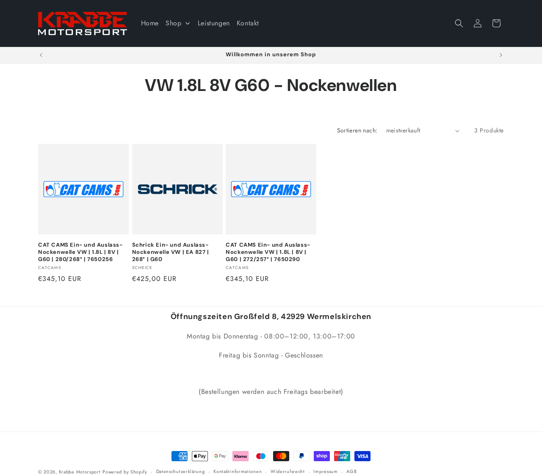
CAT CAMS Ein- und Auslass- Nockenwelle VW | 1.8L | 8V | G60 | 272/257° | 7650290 (268, 252)
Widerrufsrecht (288, 471)
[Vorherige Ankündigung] (41, 55)
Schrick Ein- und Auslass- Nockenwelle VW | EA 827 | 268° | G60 (170, 252)
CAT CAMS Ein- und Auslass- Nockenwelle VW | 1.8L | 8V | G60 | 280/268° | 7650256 (80, 252)
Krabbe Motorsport (80, 471)
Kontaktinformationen (237, 471)
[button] (459, 23)
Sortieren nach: (357, 130)
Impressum (325, 471)
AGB (351, 471)
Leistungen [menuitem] (214, 23)
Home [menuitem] (150, 23)
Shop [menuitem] (173, 23)
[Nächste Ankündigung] (501, 55)
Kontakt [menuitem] (248, 23)
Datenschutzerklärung (180, 471)
